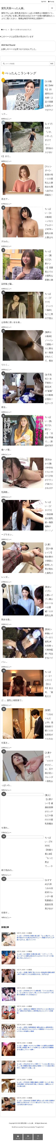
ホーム (5, 30)
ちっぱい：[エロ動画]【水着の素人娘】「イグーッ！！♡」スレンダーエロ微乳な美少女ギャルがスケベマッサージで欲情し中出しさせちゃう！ (35, 956)
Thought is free (39, 1127)
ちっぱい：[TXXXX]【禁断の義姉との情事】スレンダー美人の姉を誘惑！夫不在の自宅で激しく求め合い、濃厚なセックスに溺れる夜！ (35, 1084)
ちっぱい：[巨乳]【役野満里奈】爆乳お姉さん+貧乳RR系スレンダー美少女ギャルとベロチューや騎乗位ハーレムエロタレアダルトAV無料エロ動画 (35, 1029)
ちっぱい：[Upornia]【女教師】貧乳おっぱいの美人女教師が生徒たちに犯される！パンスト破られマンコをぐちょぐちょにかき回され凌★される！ (36, 1102)
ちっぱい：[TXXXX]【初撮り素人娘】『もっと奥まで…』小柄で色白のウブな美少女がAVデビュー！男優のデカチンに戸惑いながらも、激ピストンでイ (35, 938)
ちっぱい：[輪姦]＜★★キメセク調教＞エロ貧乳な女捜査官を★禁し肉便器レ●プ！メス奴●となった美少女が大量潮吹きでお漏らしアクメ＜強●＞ (35, 1047)
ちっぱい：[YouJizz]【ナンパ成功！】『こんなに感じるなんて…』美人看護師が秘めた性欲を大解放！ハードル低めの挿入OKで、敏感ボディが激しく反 (36, 1066)
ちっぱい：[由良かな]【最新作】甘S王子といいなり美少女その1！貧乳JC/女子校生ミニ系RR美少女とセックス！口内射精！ (35, 1011)
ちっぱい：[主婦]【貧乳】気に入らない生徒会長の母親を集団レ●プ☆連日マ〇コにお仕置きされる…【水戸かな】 (36, 973)
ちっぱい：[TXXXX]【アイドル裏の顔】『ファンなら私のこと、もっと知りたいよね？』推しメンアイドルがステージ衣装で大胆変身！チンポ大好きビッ (35, 993)
